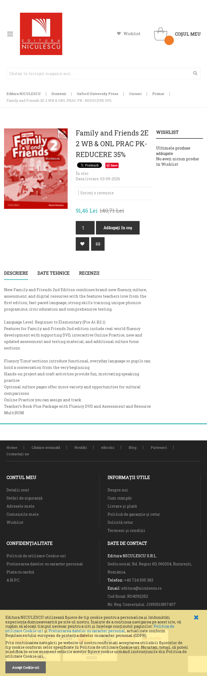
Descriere (16, 273)
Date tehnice (53, 273)
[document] (103, 644)
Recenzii (89, 273)
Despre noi (118, 489)
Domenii (58, 93)
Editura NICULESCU (23, 93)
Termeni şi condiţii (126, 530)
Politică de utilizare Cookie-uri (36, 555)
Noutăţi (80, 447)
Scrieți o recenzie (97, 192)
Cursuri (135, 93)
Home (11, 447)
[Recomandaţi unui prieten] (98, 244)
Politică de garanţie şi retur (134, 514)
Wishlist (131, 33)
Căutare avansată (46, 447)
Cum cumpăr (120, 498)
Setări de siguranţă (24, 498)
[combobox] (103, 73)
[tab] (16, 273)
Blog (132, 447)
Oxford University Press (97, 93)
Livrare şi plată (122, 506)
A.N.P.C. (13, 580)
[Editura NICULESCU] (41, 34)
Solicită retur (120, 522)
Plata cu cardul (20, 572)
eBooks (107, 447)
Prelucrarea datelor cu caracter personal (87, 630)
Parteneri (159, 447)
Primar (158, 93)
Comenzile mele (22, 514)
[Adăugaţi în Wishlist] (82, 244)
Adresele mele (20, 506)
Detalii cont (17, 489)
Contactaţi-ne (17, 453)
